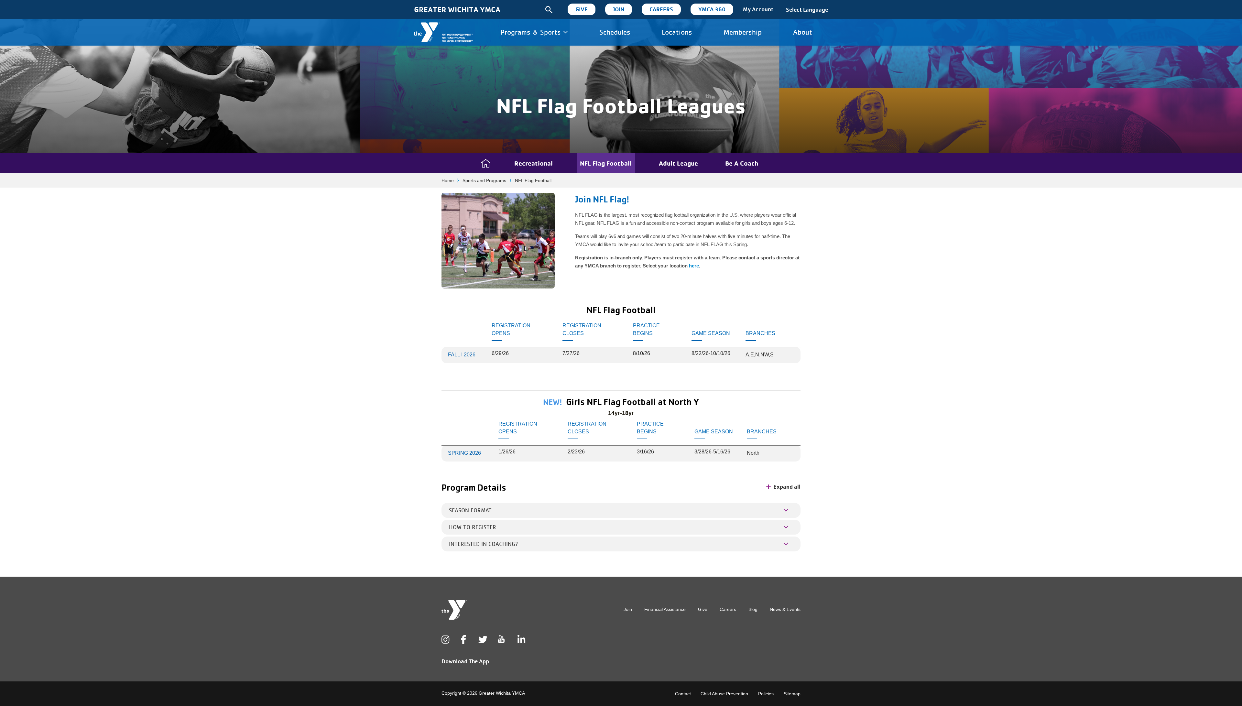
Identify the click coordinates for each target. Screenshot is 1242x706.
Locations (677, 32)
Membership (743, 32)
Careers (661, 9)
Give (581, 9)
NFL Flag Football (606, 163)
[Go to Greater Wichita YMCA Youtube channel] (501, 644)
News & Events (785, 609)
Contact (683, 693)
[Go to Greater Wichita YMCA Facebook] (463, 645)
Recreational (533, 163)
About (802, 32)
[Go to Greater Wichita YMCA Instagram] (444, 639)
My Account (758, 9)
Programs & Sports (531, 32)
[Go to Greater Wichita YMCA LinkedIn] (521, 639)
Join (618, 9)
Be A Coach (741, 163)
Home (447, 180)
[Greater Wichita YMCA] (443, 32)
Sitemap (792, 693)
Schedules (614, 32)
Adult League (678, 163)
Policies (766, 693)
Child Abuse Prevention (724, 693)
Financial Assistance (665, 609)
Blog (752, 609)
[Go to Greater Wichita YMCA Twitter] (481, 639)
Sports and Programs (484, 180)
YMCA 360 (711, 9)
